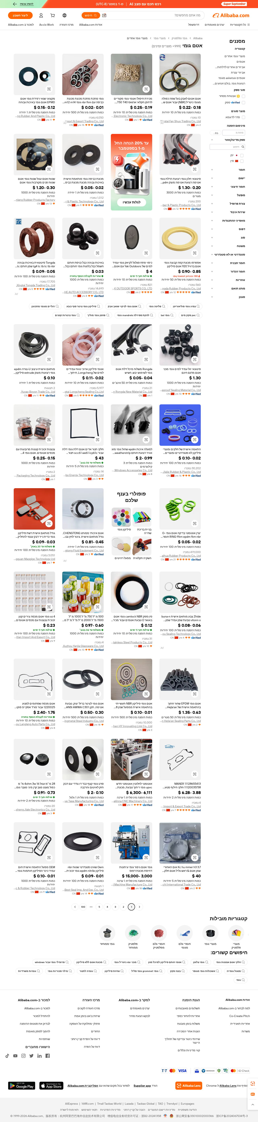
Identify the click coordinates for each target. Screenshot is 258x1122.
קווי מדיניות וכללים (189, 1050)
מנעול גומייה (234, 971)
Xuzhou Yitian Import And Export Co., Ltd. (34, 637)
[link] (253, 1083)
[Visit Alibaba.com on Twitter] (31, 1055)
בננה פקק (175, 971)
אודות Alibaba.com (238, 999)
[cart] (52, 16)
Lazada (129, 1103)
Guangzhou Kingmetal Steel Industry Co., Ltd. (83, 720)
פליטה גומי (155, 306)
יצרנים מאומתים (140, 1008)
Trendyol (171, 1103)
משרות (246, 1031)
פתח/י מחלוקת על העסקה (84, 1023)
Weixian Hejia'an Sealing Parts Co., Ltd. (180, 720)
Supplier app (142, 1085)
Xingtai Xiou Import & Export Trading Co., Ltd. (83, 121)
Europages (187, 1103)
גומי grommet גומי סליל (144, 971)
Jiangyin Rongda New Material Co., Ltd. (131, 391)
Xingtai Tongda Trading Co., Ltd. (35, 285)
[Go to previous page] (139, 907)
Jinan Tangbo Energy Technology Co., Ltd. (83, 475)
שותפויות (44, 1039)
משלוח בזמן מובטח (188, 1023)
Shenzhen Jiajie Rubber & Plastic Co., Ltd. (180, 471)
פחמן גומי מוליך (96, 315)
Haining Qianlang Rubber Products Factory (34, 199)
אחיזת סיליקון (112, 971)
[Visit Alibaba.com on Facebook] (47, 1055)
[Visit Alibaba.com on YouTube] (15, 1055)
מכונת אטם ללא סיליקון (89, 962)
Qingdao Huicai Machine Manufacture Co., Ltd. (131, 884)
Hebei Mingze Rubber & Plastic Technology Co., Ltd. (83, 201)
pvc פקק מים (188, 315)
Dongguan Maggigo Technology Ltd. (34, 558)
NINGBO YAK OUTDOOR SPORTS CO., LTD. (131, 288)
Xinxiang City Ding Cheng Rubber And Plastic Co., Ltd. (34, 116)
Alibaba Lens (228, 1085)
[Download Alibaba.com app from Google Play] (21, 1086)
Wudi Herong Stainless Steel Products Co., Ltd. (131, 642)
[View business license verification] (165, 1116)
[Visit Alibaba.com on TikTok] (7, 1055)
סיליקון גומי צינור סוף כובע (81, 306)
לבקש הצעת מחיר (139, 1016)
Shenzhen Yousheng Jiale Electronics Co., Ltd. (34, 809)
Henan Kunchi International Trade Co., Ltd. (180, 884)
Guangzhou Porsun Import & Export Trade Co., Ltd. (180, 806)
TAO (160, 1103)
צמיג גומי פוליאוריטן (184, 306)
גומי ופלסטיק (179, 38)
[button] (104, 15)
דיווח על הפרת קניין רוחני (85, 1039)
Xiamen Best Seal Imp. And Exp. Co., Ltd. (83, 889)
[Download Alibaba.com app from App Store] (51, 1086)
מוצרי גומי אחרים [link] (137, 38)
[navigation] (227, 473)
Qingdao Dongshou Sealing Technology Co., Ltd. (180, 633)
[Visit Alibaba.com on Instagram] (23, 1055)
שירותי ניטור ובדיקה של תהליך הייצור (182, 1040)
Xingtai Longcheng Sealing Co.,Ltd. (83, 391)
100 (83, 906)
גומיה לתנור (86, 971)
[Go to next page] (75, 907)
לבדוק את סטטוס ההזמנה (35, 1023)
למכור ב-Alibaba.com (37, 1008)
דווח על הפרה (92, 1046)
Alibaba (197, 38)
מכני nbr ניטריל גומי (125, 962)
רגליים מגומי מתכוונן (43, 306)
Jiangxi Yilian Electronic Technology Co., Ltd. (131, 116)
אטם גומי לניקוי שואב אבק (122, 306)
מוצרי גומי (160, 38)
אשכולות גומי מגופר (203, 971)
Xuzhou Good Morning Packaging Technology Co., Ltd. (34, 475)
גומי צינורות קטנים (65, 315)
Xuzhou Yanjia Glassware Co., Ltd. (83, 646)
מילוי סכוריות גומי (58, 971)
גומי (238, 980)
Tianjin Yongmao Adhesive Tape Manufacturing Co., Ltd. (83, 801)
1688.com (87, 1103)
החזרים (95, 1031)
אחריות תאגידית (240, 1023)
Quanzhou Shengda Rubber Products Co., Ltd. (180, 288)
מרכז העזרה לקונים (89, 1008)
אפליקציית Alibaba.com (83, 1085)
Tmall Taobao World (109, 1103)
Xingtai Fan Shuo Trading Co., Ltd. (180, 121)
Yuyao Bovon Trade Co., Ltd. (38, 391)
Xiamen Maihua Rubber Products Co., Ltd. (180, 555)
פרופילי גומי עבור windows (50, 962)
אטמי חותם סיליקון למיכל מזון (164, 962)
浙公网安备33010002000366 (195, 1116)
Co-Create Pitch (239, 1016)
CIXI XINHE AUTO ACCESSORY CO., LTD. (83, 292)
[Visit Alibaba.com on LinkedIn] (39, 1055)
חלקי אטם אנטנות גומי (228, 962)
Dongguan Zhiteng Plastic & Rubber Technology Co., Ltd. (34, 888)
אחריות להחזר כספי (188, 1016)
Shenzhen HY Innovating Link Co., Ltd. (131, 726)
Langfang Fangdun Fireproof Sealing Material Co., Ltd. (180, 390)
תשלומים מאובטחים (188, 1008)
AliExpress (71, 1103)
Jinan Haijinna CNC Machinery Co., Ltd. (131, 801)
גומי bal (165, 315)
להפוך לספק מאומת (38, 1031)
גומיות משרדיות (27, 971)
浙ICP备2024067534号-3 (232, 1116)
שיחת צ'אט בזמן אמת (87, 1016)
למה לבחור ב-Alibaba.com (234, 1008)
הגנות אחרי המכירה (188, 1031)
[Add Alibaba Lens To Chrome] (188, 1086)
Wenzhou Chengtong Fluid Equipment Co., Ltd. (83, 550)
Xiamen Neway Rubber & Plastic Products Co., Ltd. (180, 205)
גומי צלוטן (198, 962)
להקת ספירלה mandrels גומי (133, 315)
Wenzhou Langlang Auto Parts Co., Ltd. (34, 724)
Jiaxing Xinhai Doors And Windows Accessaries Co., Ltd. (131, 470)
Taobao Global (145, 1103)
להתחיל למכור (41, 1016)
